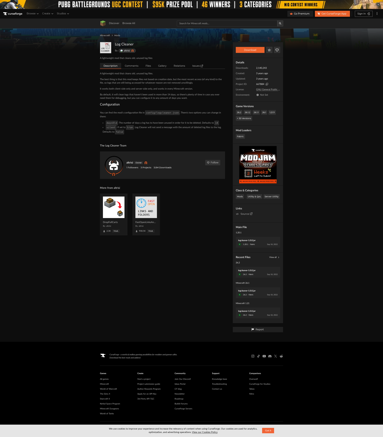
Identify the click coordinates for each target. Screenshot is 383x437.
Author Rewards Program (149, 389)
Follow (214, 162)
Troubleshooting (219, 384)
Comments (131, 65)
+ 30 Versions (244, 118)
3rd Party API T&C (145, 399)
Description (111, 65)
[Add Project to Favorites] (269, 50)
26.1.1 (256, 112)
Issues (196, 65)
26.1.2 (247, 112)
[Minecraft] (103, 23)
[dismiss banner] (378, 4)
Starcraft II (105, 399)
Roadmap (179, 399)
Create (46, 13)
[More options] (377, 14)
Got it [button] (268, 430)
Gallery (162, 65)
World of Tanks (107, 414)
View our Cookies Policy (205, 432)
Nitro (251, 394)
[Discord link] (270, 356)
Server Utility (272, 196)
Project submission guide (148, 384)
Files (148, 65)
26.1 (264, 112)
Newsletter (180, 394)
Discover (114, 23)
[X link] (275, 356)
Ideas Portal (180, 384)
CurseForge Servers (183, 409)
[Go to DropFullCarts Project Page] (113, 214)
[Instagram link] (253, 356)
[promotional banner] (191, 4)
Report (260, 329)
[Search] (280, 23)
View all (272, 257)
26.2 (239, 112)
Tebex (251, 389)
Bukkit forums (181, 404)
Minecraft (105, 35)
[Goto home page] (13, 13)
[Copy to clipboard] (266, 84)
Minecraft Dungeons (109, 409)
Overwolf (253, 379)
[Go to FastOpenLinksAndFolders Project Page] (146, 214)
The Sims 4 (105, 394)
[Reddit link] (281, 356)
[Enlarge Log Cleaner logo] (105, 47)
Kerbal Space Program (110, 404)
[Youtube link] (264, 356)
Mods (117, 35)
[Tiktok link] (258, 356)
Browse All (128, 23)
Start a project (144, 379)
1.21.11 (272, 112)
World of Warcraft (108, 389)
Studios (61, 13)
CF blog (178, 389)
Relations (179, 65)
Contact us (217, 389)
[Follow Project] (277, 50)
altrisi (129, 162)
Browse (31, 13)
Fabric (240, 136)
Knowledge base (219, 379)
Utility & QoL (254, 196)
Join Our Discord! (183, 379)
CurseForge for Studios (259, 384)
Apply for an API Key (146, 394)
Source (245, 214)
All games (104, 379)
